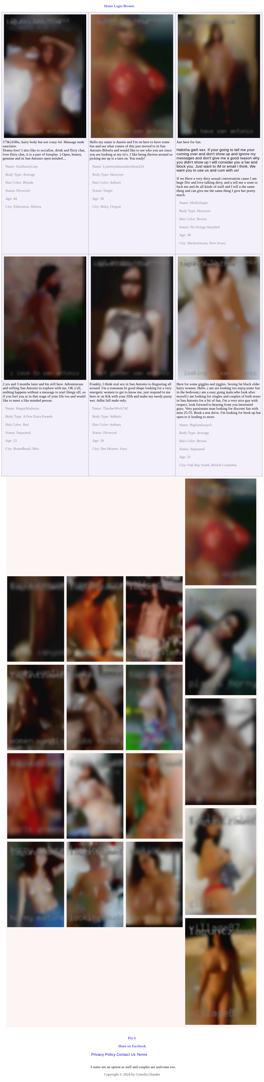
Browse (128, 6)
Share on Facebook (132, 1046)
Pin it (132, 1038)
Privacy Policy (103, 1054)
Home (108, 6)
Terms (142, 1054)
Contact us (126, 1054)
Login (118, 6)
